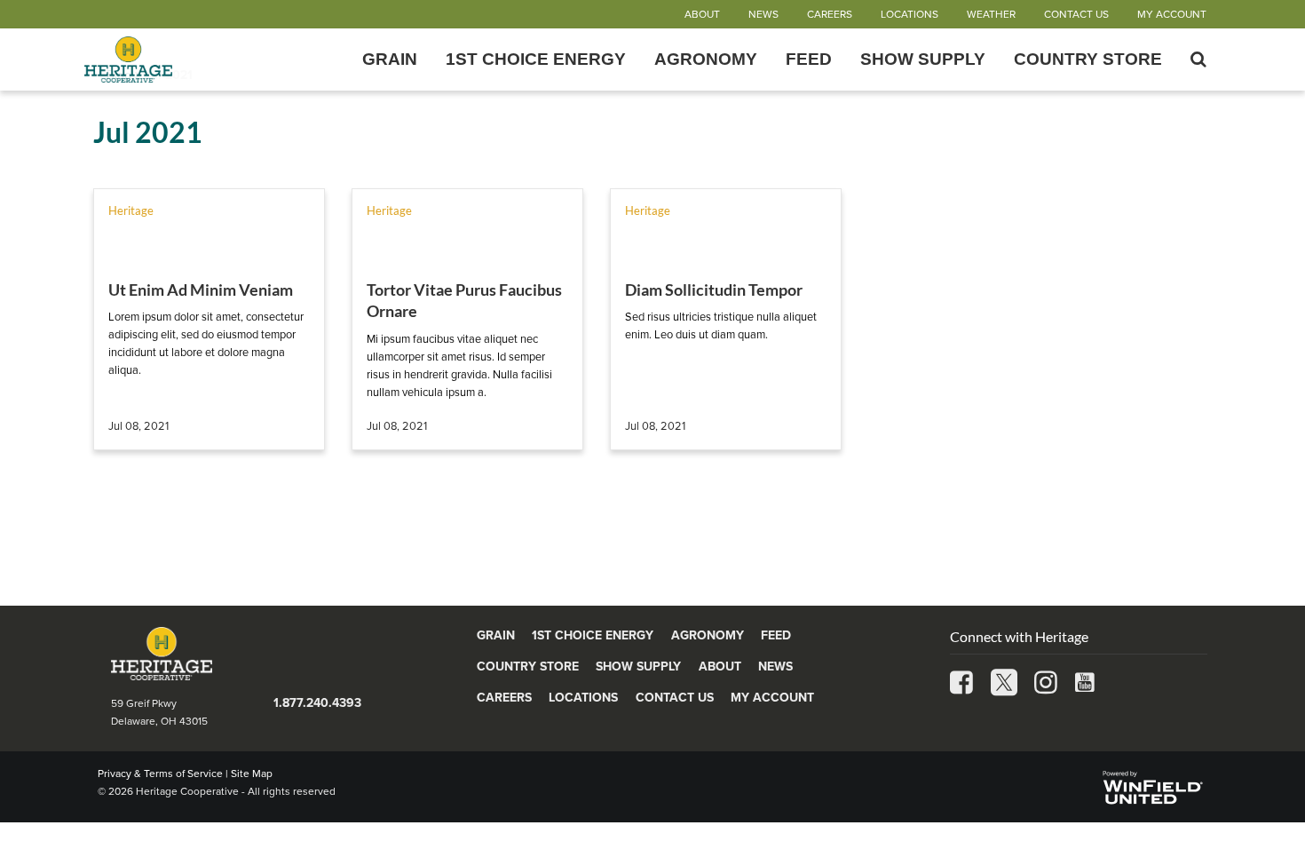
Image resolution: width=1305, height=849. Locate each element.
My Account (1171, 14)
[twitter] (1004, 684)
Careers (829, 14)
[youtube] (1085, 684)
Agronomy (705, 59)
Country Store (1088, 59)
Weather (991, 14)
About (702, 14)
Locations (909, 14)
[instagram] (1045, 684)
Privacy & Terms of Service (160, 773)
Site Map (252, 773)
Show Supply (922, 59)
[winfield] (1151, 785)
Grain (389, 59)
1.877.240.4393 (317, 702)
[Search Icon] (1198, 59)
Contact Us (1076, 14)
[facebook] (961, 684)
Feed (809, 59)
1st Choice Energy (536, 59)
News (763, 14)
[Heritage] (195, 59)
